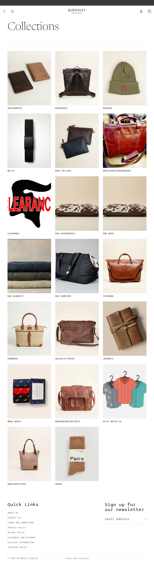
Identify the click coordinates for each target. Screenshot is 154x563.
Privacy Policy (17, 527)
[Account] (141, 11)
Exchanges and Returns (21, 537)
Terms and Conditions (21, 522)
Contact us (14, 517)
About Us (13, 512)
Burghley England (27, 558)
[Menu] (4, 11)
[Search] (12, 11)
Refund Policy (16, 532)
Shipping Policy (17, 547)
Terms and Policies (77, 558)
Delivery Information (21, 542)
